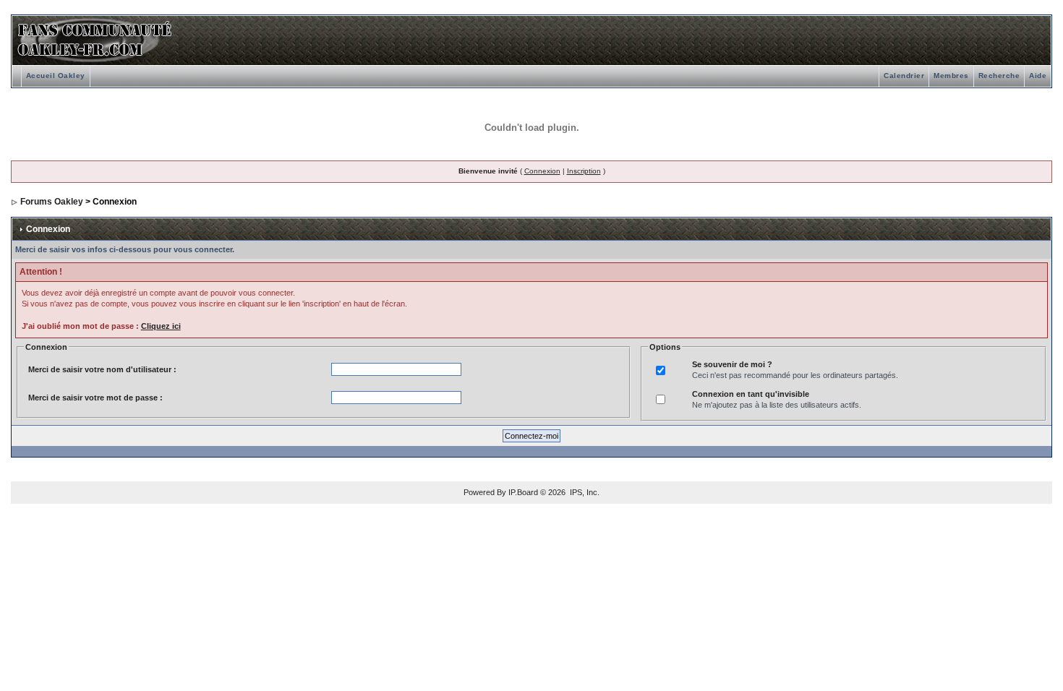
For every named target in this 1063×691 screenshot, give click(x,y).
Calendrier (904, 76)
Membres (951, 76)
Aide (1037, 76)
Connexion (542, 171)
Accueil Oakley (55, 76)
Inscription (584, 171)
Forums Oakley (51, 202)
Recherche (999, 76)
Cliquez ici (161, 326)
